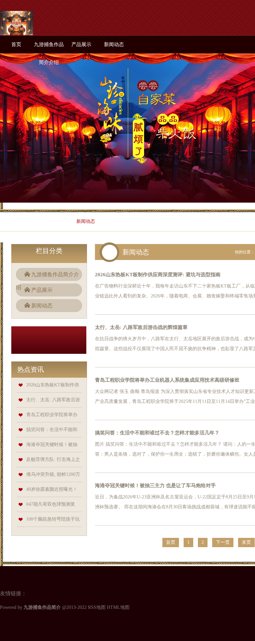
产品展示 (81, 44)
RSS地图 (97, 607)
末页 (246, 542)
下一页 (223, 542)
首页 (16, 44)
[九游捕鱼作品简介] (16, 28)
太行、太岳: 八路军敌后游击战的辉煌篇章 (141, 327)
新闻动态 (114, 44)
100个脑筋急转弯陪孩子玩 (53, 519)
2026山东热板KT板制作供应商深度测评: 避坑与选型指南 (157, 274)
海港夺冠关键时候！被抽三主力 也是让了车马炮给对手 (155, 485)
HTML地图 (118, 607)
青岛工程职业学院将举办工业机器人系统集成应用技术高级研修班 (167, 380)
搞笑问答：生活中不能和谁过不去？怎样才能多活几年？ (157, 432)
